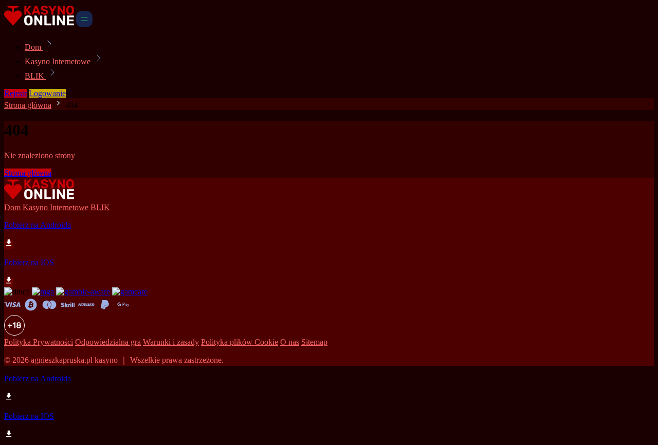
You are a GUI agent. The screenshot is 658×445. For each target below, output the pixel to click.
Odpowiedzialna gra (108, 342)
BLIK (35, 75)
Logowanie (47, 93)
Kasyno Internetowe (59, 61)
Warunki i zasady (171, 342)
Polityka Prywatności (38, 342)
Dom (34, 47)
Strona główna (27, 105)
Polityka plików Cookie (239, 342)
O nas (289, 342)
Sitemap (314, 342)
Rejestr (15, 93)
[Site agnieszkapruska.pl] (39, 24)
